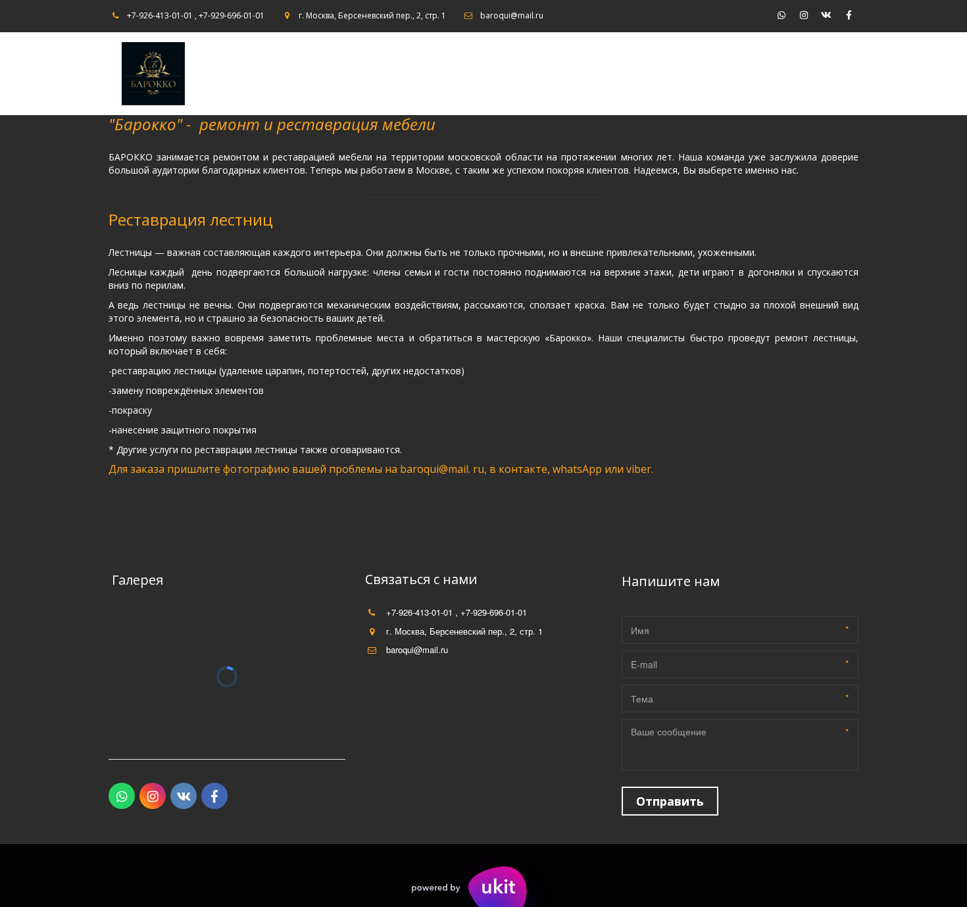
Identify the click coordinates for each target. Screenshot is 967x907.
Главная (524, 74)
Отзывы (743, 74)
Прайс (580, 74)
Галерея (627, 74)
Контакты (685, 74)
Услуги (794, 74)
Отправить (670, 801)
